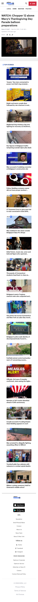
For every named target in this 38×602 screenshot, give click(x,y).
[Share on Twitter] (10, 35)
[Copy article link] (12, 35)
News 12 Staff (5, 29)
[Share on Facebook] (7, 35)
